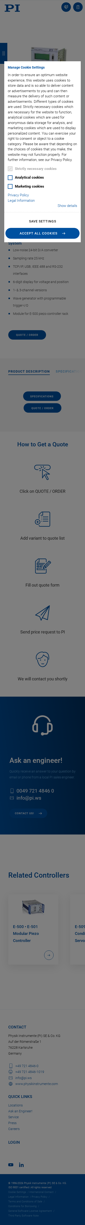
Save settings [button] (42, 221)
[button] (42, 233)
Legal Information (21, 200)
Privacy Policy (18, 195)
